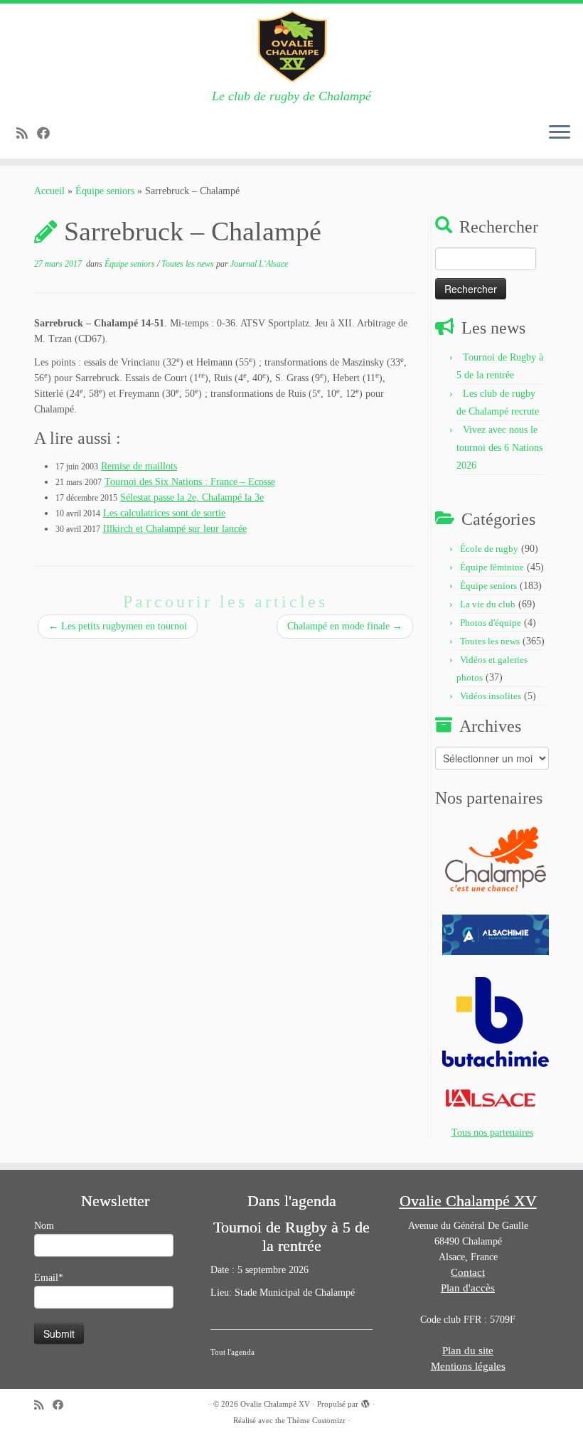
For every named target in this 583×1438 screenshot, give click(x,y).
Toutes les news (188, 264)
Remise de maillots (139, 466)
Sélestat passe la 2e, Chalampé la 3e (192, 497)
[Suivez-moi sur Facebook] (48, 134)
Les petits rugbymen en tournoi (117, 626)
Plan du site (467, 1350)
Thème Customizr (316, 1420)
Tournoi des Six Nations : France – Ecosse (190, 481)
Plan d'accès (468, 1288)
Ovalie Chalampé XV (275, 1404)
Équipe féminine (492, 567)
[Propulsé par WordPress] (365, 1402)
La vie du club (487, 604)
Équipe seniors (104, 191)
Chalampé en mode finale (344, 626)
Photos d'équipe (490, 622)
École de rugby (489, 548)
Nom (44, 1225)
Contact (468, 1272)
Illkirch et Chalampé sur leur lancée (175, 528)
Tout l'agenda (232, 1352)
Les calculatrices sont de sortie (164, 513)
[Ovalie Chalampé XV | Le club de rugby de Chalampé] (291, 46)
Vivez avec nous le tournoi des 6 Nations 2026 (499, 448)
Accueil (49, 191)
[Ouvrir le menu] (559, 133)
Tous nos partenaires (492, 1132)
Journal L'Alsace (259, 264)
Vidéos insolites (490, 696)
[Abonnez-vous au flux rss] (26, 134)
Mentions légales (468, 1366)
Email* (48, 1277)
